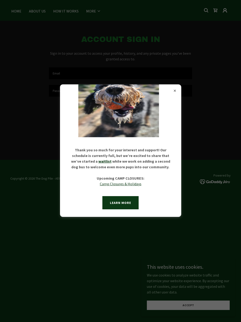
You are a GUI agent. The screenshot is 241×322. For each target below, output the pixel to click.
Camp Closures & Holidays (120, 184)
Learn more (120, 203)
